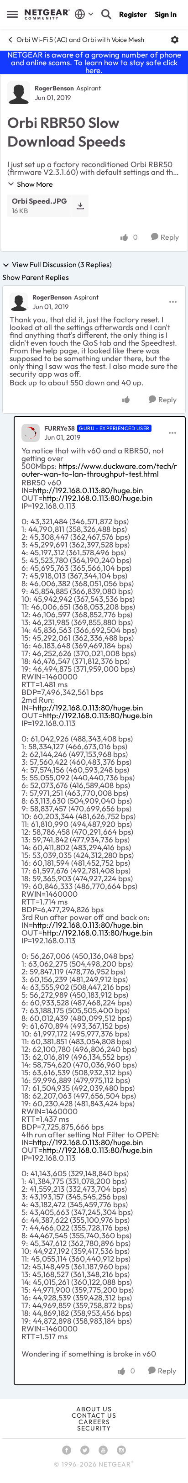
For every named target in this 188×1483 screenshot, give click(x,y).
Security (94, 1428)
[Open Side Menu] (12, 14)
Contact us (94, 1415)
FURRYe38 (59, 428)
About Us (94, 1409)
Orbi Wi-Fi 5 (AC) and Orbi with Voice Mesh (80, 39)
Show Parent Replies (35, 277)
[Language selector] (84, 14)
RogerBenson (54, 88)
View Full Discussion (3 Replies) (62, 265)
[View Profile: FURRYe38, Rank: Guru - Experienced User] (30, 433)
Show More (35, 184)
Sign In (166, 14)
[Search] (106, 14)
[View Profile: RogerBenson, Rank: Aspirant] (18, 92)
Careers (94, 1422)
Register (133, 14)
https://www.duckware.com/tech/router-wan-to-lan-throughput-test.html (99, 470)
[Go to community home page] (47, 14)
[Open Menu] (174, 39)
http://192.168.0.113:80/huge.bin (88, 490)
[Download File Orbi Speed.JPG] (80, 206)
